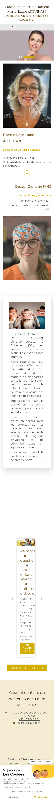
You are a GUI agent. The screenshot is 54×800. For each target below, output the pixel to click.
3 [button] (29, 57)
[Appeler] (13, 27)
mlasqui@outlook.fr (29, 722)
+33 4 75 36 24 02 (29, 719)
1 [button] (19, 57)
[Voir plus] (27, 173)
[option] (27, 45)
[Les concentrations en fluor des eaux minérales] (27, 542)
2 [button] (21, 57)
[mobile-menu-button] (40, 27)
